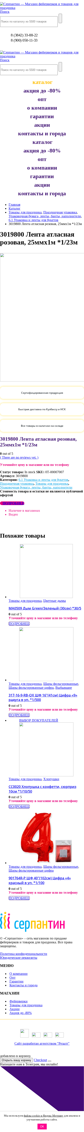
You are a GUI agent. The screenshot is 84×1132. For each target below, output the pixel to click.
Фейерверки (18, 1001)
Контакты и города (23, 985)
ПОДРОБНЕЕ (13, 503)
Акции (14, 1009)
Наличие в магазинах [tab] (24, 510)
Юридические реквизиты (18, 957)
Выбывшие (63, 687)
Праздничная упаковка (17, 483)
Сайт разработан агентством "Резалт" (42, 1043)
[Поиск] (60, 18)
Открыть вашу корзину (16, 1060)
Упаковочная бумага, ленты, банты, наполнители (36, 487)
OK (42, 1126)
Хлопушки (51, 779)
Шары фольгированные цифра (31, 687)
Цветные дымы (54, 601)
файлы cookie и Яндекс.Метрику (43, 1115)
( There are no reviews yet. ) (19, 457)
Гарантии (16, 981)
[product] (46, 571)
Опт (12, 977)
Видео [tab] (13, 514)
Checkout (40, 1060)
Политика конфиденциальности (23, 954)
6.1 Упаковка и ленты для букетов (43, 480)
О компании (18, 973)
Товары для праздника (51, 483)
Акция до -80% (20, 1013)
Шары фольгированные (60, 684)
